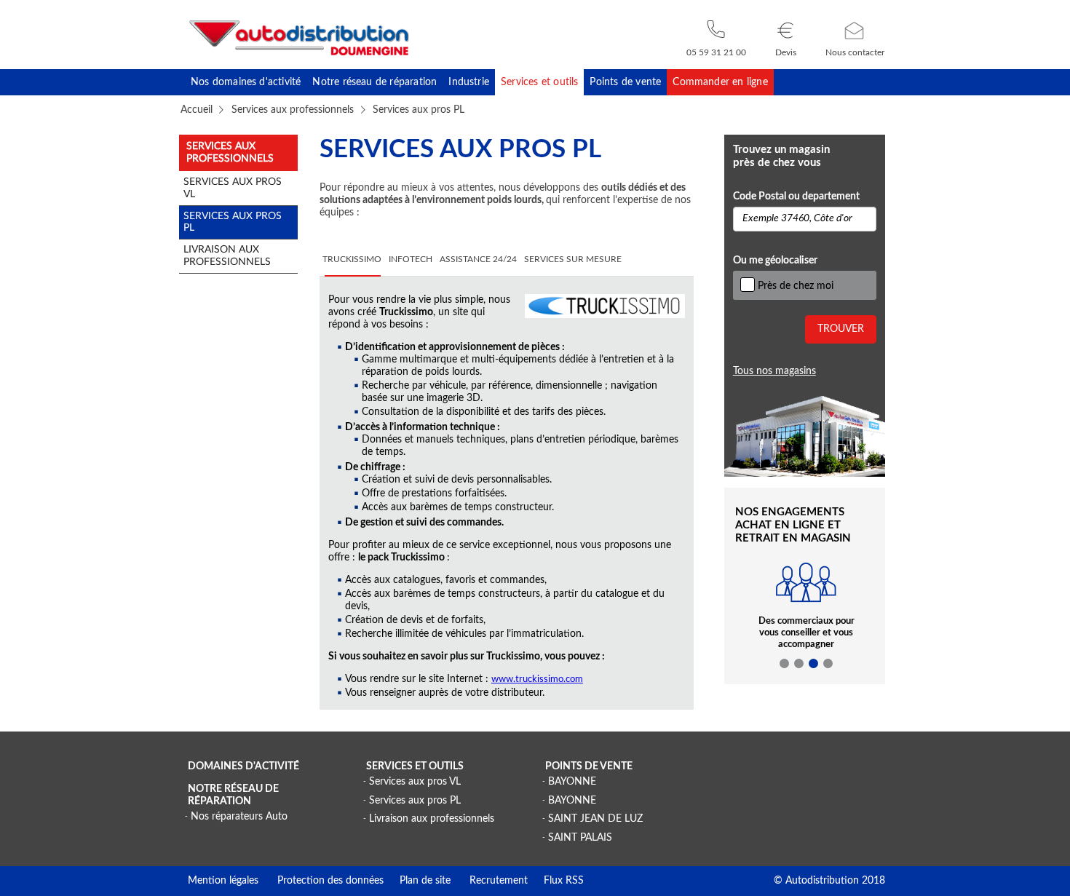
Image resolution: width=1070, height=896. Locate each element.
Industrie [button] (468, 82)
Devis (785, 52)
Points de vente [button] (625, 82)
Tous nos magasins (774, 371)
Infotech (410, 259)
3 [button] (814, 664)
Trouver (840, 329)
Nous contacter (854, 52)
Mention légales (223, 881)
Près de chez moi (795, 286)
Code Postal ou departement (796, 196)
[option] (806, 614)
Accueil (197, 110)
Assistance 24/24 (478, 259)
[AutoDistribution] (299, 37)
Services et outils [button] (539, 82)
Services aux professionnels (292, 110)
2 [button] (799, 664)
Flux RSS (556, 881)
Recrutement (489, 881)
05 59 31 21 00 (716, 52)
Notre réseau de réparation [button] (374, 82)
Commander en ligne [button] (720, 82)
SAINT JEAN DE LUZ (595, 819)
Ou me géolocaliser (775, 260)
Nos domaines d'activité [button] (246, 82)
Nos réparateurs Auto (239, 817)
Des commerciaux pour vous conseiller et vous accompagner (806, 633)
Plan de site (417, 881)
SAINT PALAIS (580, 838)
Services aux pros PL (415, 801)
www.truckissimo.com (537, 679)
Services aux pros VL (415, 782)
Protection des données (321, 881)
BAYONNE (572, 782)
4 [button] (828, 664)
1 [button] (784, 664)
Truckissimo (351, 259)
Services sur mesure (573, 259)
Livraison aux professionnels (431, 819)
